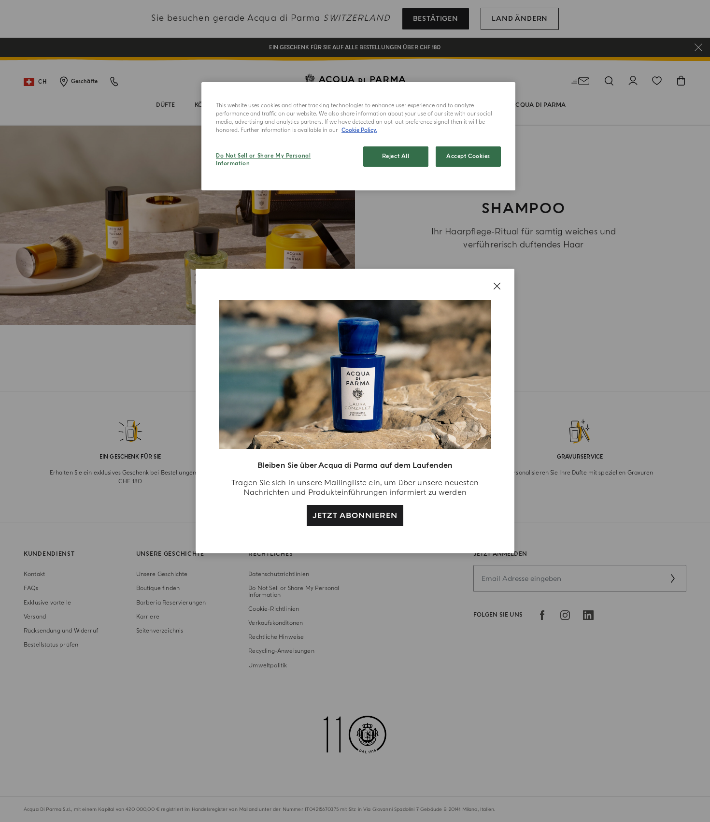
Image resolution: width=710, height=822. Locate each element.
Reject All (396, 156)
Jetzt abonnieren (354, 515)
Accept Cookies (468, 156)
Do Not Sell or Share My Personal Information (263, 159)
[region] (358, 136)
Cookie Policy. (359, 130)
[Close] (497, 286)
